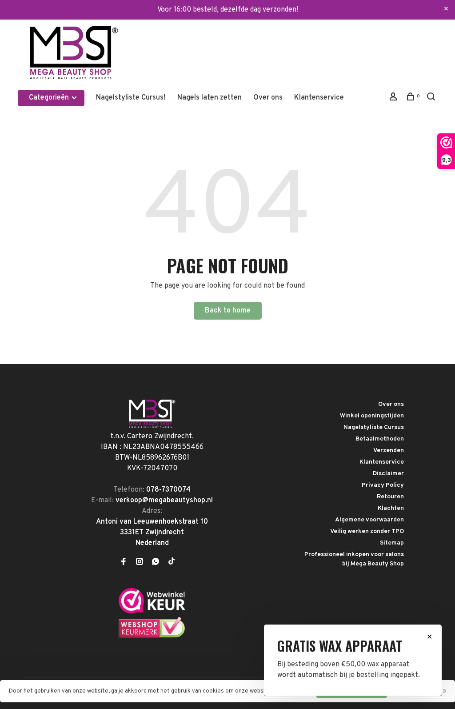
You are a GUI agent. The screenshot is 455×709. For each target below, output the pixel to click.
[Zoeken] (432, 98)
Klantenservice (319, 97)
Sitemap (392, 543)
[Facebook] (123, 562)
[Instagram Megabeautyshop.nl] (139, 562)
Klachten (391, 508)
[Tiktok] (171, 562)
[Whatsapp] (155, 562)
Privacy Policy (383, 485)
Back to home (228, 310)
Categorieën (50, 97)
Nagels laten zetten (209, 97)
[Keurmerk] (152, 611)
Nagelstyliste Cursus (373, 427)
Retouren (390, 497)
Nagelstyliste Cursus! (131, 97)
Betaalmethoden (379, 439)
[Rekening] (394, 98)
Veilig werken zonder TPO (367, 531)
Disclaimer (388, 473)
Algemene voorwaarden (369, 520)
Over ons (268, 97)
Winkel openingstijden (372, 416)
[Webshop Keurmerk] (152, 636)
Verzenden (388, 450)
